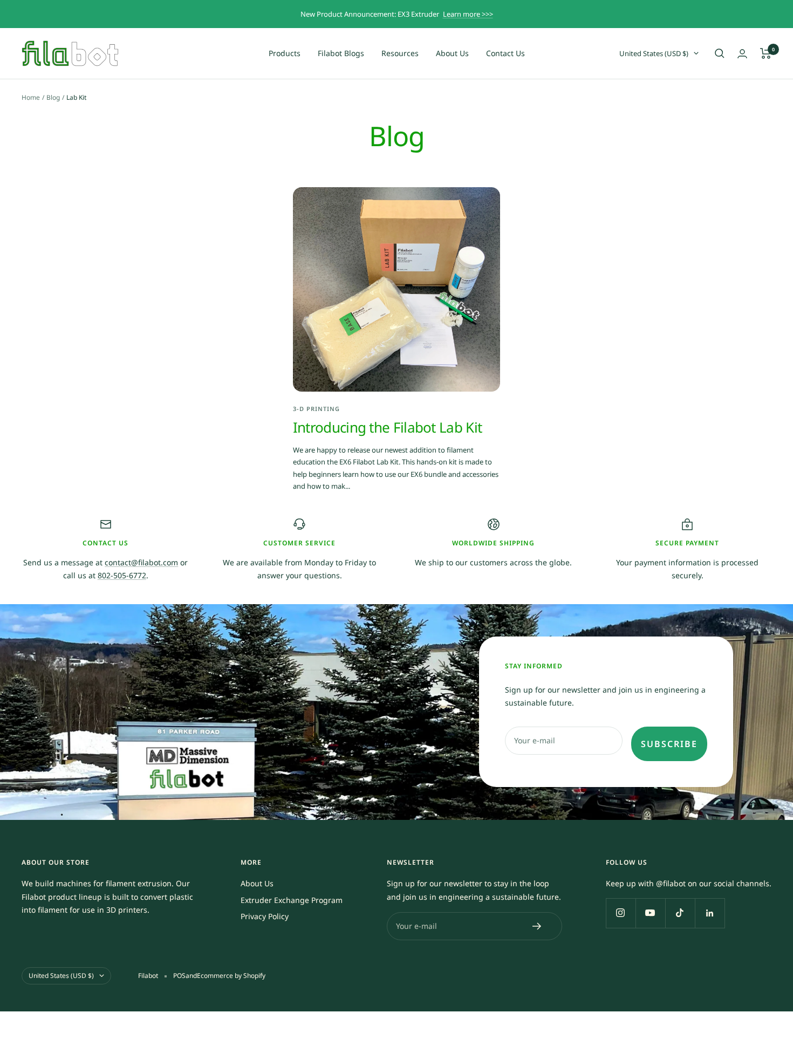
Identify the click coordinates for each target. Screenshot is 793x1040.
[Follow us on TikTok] (680, 913)
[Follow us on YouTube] (650, 913)
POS (179, 975)
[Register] (537, 926)
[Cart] (765, 53)
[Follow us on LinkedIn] (709, 913)
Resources (400, 53)
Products (284, 53)
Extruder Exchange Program (292, 900)
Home (31, 97)
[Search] (719, 53)
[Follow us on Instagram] (620, 913)
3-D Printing (316, 409)
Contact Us (505, 53)
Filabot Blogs (341, 53)
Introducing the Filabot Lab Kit (387, 427)
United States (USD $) (653, 53)
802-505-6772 (122, 575)
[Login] (742, 53)
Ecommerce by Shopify (231, 975)
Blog (53, 97)
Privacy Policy (265, 916)
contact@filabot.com (141, 562)
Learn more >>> (468, 14)
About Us (452, 53)
